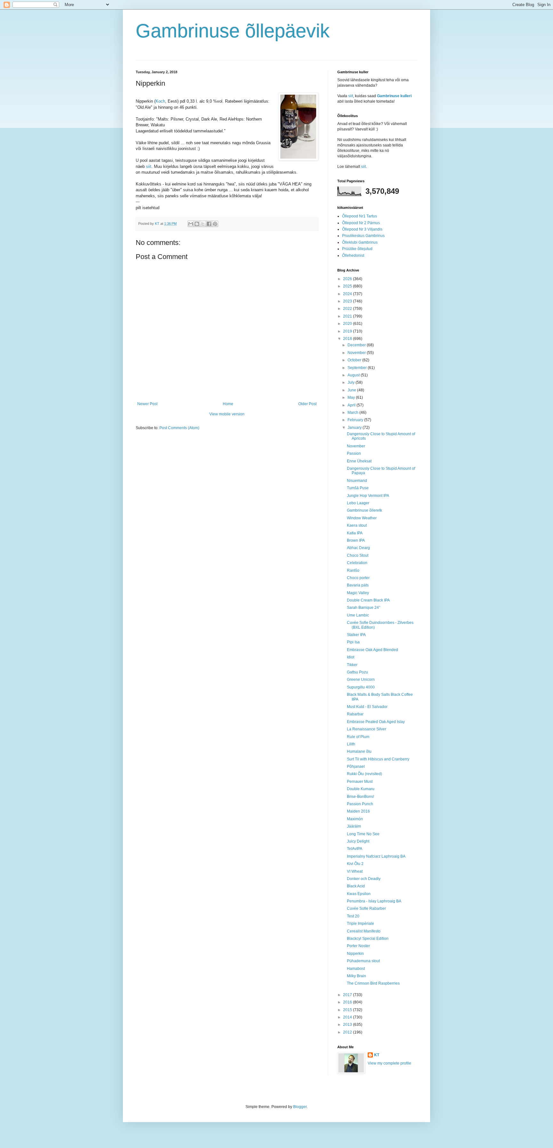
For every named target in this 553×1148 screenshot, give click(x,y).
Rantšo (353, 570)
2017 (348, 995)
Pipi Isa (353, 642)
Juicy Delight (358, 841)
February (356, 420)
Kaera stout (357, 525)
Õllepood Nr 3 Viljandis (362, 229)
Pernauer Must (360, 781)
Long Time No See (363, 834)
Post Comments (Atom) (179, 428)
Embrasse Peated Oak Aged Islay (376, 721)
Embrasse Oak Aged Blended (372, 650)
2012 (348, 1032)
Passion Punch (360, 804)
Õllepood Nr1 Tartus (359, 216)
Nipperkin (355, 953)
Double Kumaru (360, 789)
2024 (348, 294)
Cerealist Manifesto (364, 931)
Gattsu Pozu (357, 672)
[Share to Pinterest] (215, 224)
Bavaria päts (358, 585)
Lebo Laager (358, 503)
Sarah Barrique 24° (364, 607)
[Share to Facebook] (209, 224)
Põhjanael (356, 766)
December (357, 345)
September (358, 368)
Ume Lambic (358, 615)
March (353, 412)
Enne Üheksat (359, 461)
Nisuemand (357, 480)
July (352, 382)
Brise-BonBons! (360, 796)
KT (376, 1055)
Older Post (307, 404)
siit (148, 166)
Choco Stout (357, 555)
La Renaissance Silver (366, 729)
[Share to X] (203, 224)
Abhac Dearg (358, 548)
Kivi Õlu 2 (355, 863)
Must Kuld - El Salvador (367, 706)
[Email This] (191, 224)
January (355, 427)
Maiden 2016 (358, 811)
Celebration (357, 563)
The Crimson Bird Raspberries (373, 983)
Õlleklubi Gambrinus (360, 242)
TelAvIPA (354, 848)
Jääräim (354, 826)
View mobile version (226, 414)
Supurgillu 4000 (361, 687)
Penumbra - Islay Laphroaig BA (374, 901)
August (354, 375)
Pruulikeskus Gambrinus (363, 235)
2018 (348, 338)
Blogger (300, 1107)
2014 (348, 1017)
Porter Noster (358, 946)
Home (228, 404)
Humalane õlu (359, 751)
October (355, 360)
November (357, 352)
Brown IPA (356, 540)
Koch (160, 101)
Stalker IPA (356, 635)
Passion (354, 453)
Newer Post (147, 404)
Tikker (352, 665)
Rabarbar (355, 714)
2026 (348, 279)
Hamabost (356, 968)
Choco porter (358, 578)
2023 (348, 301)
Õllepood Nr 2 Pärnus (361, 223)
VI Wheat (355, 871)
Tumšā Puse (358, 488)
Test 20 (353, 916)
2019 (348, 331)
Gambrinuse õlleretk (364, 510)
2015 (348, 1010)
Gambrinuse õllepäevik (233, 31)
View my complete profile (389, 1063)
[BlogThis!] (197, 224)
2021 (348, 316)
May (352, 397)
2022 (348, 308)
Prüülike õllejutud (357, 249)
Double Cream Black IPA (368, 600)
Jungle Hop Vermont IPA (368, 495)
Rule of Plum (358, 737)
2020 (348, 323)
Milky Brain (356, 976)
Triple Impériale (360, 923)
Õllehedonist (353, 255)
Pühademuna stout (363, 961)
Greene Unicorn (361, 679)
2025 (348, 286)
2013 (348, 1024)
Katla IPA (355, 533)
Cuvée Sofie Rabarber (366, 908)
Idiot (350, 657)
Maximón (355, 819)
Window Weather (362, 518)
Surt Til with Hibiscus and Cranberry (378, 759)
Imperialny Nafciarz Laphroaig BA (376, 856)
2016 (348, 1002)
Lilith (351, 744)
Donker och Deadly (364, 879)
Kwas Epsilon (359, 894)
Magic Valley (358, 593)
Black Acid (356, 886)
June (352, 390)
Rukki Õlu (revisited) (364, 774)
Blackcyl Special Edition (368, 938)
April (352, 405)
